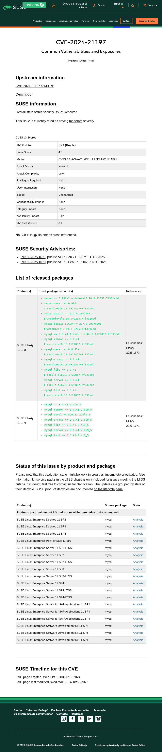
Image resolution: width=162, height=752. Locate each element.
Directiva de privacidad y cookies (111, 745)
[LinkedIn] (90, 719)
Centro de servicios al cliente (74, 5)
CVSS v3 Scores (26, 137)
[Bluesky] (98, 719)
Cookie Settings (79, 745)
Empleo (18, 710)
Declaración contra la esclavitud (70, 710)
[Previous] (73, 60)
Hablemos (77, 714)
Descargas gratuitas (147, 21)
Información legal (37, 710)
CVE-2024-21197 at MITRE (35, 86)
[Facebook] (72, 719)
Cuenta (101, 5)
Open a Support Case (87, 736)
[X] (81, 719)
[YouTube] (64, 719)
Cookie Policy (138, 745)
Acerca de (99, 710)
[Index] (83, 60)
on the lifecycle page (108, 489)
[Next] (91, 60)
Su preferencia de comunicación (33, 714)
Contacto (126, 21)
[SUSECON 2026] (34, 5)
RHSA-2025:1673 (33, 262)
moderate (75, 121)
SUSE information (36, 103)
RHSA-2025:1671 (33, 257)
